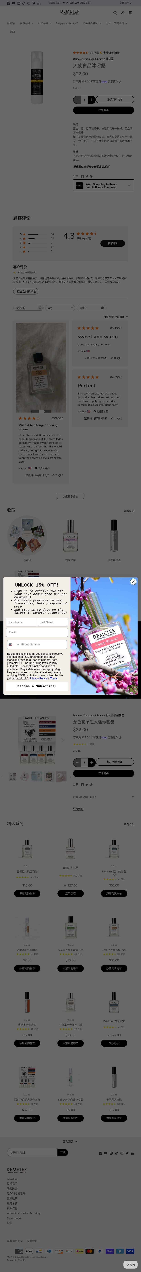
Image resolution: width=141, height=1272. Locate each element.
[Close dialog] (133, 582)
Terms (54, 678)
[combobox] (13, 644)
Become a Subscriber (37, 686)
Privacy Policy (38, 678)
